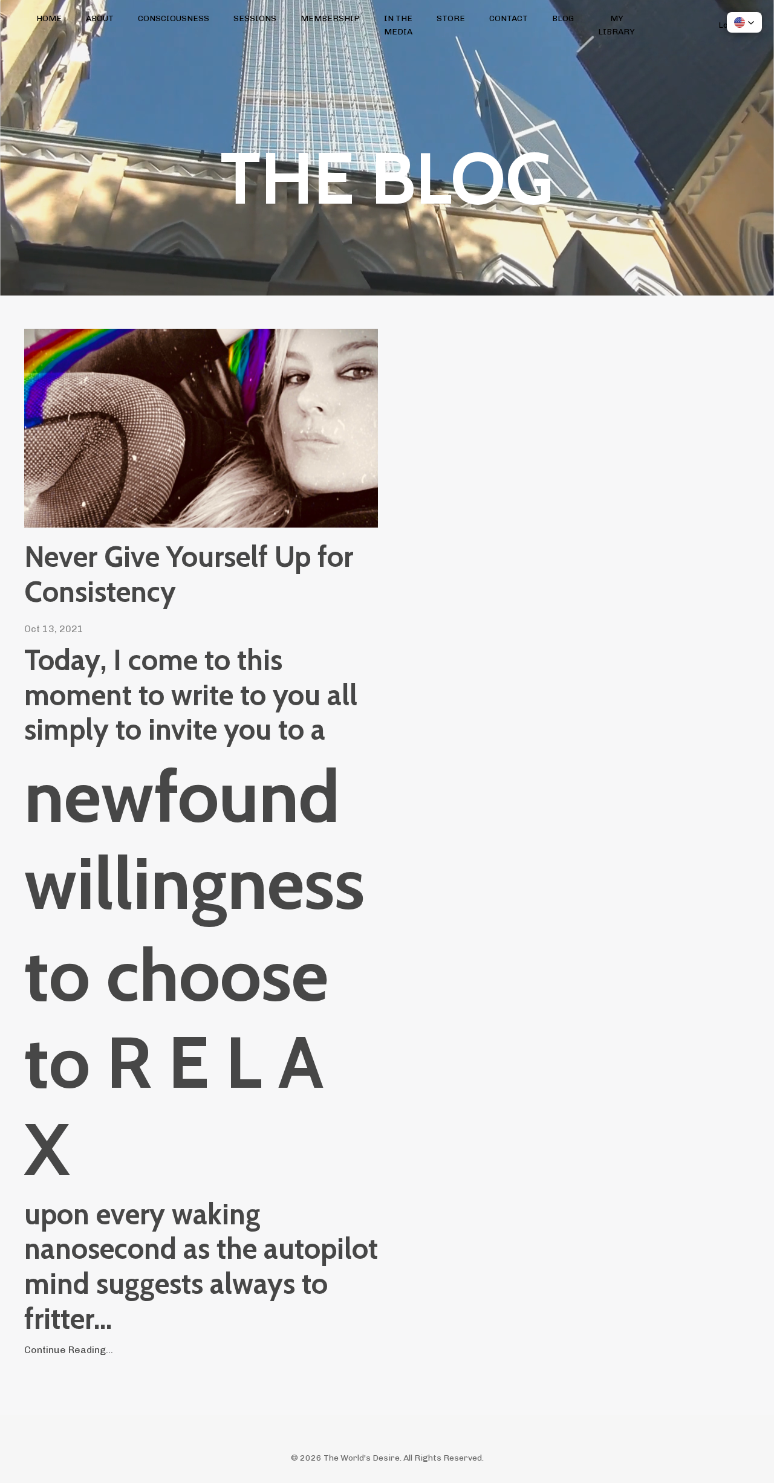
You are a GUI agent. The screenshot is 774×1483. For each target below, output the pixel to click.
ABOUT (100, 18)
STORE (451, 18)
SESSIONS (254, 18)
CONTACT (508, 18)
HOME (49, 18)
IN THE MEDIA (398, 25)
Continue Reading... (68, 1349)
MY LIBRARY (616, 25)
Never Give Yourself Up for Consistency (188, 574)
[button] (744, 22)
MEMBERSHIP (330, 18)
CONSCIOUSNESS (173, 18)
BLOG (563, 18)
